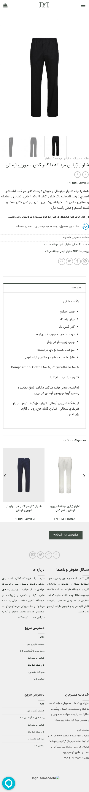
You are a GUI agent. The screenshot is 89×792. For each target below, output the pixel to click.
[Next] (4, 77)
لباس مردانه (62, 159)
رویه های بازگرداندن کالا (32, 651)
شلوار (48, 159)
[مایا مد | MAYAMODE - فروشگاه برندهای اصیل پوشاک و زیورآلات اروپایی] (44, 5)
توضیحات (77, 288)
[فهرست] (83, 5)
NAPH (76, 251)
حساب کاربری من (35, 644)
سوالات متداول (36, 672)
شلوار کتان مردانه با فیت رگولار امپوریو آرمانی (23, 508)
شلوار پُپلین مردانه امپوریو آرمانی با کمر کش (65, 508)
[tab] (44, 287)
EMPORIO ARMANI (78, 183)
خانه (86, 159)
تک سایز (76, 245)
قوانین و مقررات (36, 658)
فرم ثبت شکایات (35, 665)
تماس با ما (38, 679)
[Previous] (82, 77)
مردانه (76, 159)
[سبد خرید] (5, 5)
